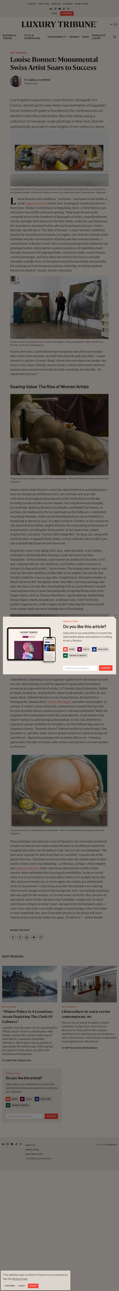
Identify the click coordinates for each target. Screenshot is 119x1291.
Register (105, 668)
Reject (22, 1286)
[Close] (116, 617)
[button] (59, 645)
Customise (9, 1286)
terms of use (19, 1278)
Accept (33, 1286)
